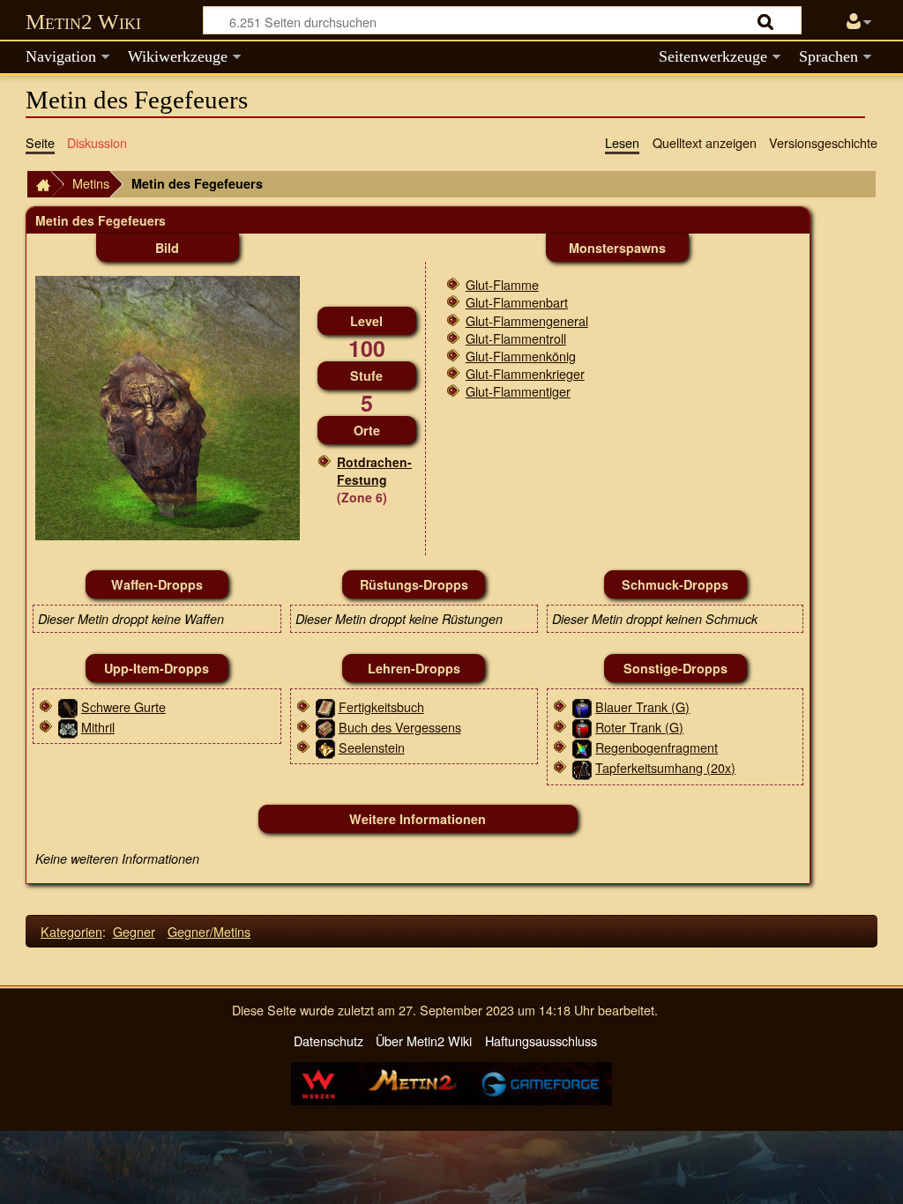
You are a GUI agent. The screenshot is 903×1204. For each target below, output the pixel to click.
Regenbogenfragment (656, 747)
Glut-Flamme (502, 284)
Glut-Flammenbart (517, 302)
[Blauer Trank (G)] (582, 706)
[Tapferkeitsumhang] (582, 767)
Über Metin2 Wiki (424, 1040)
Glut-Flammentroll (516, 338)
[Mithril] (68, 726)
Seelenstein (372, 747)
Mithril (98, 726)
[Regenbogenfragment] (582, 747)
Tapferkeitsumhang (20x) (665, 767)
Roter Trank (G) (639, 726)
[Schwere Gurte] (68, 706)
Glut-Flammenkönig (521, 355)
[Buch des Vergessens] (325, 726)
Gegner (134, 931)
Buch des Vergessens (400, 726)
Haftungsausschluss (541, 1040)
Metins (90, 183)
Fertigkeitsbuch (381, 706)
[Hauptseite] (38, 184)
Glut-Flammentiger (518, 391)
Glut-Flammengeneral (527, 320)
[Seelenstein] (325, 747)
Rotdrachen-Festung (374, 470)
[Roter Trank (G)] (582, 726)
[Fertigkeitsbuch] (325, 706)
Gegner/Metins (209, 931)
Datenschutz (328, 1040)
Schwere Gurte (123, 706)
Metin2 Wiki (83, 21)
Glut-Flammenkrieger (525, 373)
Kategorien (71, 931)
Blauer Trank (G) (642, 706)
